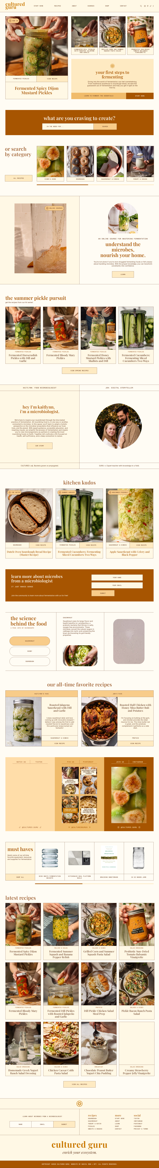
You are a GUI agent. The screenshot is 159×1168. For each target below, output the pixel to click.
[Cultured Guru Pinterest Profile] (147, 6)
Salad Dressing (136, 948)
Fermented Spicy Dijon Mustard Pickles (37, 90)
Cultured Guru (63, 1164)
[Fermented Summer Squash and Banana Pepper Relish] (61, 924)
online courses (56, 208)
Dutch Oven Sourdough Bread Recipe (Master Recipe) (29, 553)
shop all (20, 877)
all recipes (19, 178)
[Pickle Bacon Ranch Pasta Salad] (136, 983)
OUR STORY (39, 446)
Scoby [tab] (29, 651)
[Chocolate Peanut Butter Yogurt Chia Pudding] (98, 1043)
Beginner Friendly (120, 492)
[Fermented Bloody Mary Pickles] (60, 328)
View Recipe (52, 79)
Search (105, 126)
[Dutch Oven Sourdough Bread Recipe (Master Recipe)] (29, 515)
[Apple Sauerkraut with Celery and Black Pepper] (129, 515)
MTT (95, 1164)
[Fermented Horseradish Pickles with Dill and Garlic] (23, 328)
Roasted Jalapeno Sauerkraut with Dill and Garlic (60, 707)
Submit (103, 593)
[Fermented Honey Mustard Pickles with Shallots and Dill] (98, 328)
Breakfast (99, 1067)
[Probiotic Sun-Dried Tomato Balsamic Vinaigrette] (136, 924)
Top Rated (16, 492)
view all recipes (79, 1084)
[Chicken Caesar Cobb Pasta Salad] (61, 1043)
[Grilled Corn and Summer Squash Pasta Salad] (98, 924)
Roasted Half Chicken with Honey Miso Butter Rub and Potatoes (135, 707)
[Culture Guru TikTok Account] (150, 6)
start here (140, 96)
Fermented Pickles (21, 79)
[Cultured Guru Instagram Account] (145, 6)
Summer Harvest (68, 492)
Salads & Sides (98, 948)
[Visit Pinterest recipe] (70, 780)
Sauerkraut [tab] (30, 641)
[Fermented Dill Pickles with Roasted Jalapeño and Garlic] (61, 983)
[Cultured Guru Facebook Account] (153, 6)
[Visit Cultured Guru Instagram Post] (128, 795)
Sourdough (17, 545)
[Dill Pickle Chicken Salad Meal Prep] (98, 983)
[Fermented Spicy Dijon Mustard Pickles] (23, 924)
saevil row (86, 1164)
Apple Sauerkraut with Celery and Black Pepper (130, 553)
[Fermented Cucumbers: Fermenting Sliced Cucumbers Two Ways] (135, 328)
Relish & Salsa (61, 948)
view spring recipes (79, 371)
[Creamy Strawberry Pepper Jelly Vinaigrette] (136, 1043)
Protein (135, 738)
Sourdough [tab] (30, 661)
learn (123, 274)
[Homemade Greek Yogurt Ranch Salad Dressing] (23, 1043)
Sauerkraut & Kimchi (118, 545)
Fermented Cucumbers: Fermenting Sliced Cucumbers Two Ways (79, 553)
